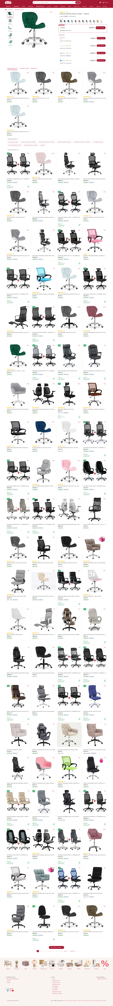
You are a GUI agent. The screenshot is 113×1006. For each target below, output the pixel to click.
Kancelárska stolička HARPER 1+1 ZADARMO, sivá (43, 332)
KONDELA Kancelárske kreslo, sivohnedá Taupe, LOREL (96, 562)
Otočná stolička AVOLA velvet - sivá (40, 98)
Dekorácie (17, 968)
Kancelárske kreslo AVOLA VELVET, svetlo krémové (44, 596)
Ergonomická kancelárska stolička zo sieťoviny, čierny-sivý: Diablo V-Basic (49, 217)
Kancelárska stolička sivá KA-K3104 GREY (16, 596)
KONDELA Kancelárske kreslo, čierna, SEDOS (68, 816)
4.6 (67, 53)
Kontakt (9, 980)
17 (28, 72)
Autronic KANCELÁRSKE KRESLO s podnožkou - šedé (19, 931)
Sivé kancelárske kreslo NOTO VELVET (67, 332)
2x (38, 484)
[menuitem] (8, 6)
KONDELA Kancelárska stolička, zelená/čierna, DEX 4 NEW (71, 783)
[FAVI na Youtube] (13, 990)
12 (54, 867)
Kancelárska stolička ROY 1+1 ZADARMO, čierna (18, 294)
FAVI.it (83, 1000)
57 (54, 422)
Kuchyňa (52, 968)
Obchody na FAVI (56, 980)
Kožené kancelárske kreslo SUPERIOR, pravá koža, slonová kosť (98, 634)
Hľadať (77, 2)
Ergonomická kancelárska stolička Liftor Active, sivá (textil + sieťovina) (48, 855)
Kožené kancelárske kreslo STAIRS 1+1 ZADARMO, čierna (71, 596)
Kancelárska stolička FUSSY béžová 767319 (68, 749)
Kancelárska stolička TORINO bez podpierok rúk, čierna (45, 931)
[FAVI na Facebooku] (7, 990)
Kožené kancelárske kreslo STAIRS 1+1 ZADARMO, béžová (20, 816)
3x (38, 96)
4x (64, 96)
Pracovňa (10, 9)
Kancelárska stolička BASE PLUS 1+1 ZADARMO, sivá (44, 370)
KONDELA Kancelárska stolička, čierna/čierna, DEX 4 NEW (20, 447)
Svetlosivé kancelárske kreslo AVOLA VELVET (93, 217)
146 (54, 153)
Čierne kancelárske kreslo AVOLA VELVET (67, 562)
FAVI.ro (71, 1000)
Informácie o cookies (57, 993)
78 (28, 191)
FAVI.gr (101, 1000)
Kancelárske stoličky (18, 9)
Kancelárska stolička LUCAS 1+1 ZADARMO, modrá (69, 893)
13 (28, 460)
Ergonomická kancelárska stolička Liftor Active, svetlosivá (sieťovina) (74, 524)
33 (28, 537)
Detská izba (87, 968)
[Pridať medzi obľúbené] (28, 269)
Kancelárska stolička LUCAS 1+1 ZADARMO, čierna (69, 217)
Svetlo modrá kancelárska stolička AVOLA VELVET (18, 98)
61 (79, 537)
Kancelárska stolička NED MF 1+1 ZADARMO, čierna (95, 447)
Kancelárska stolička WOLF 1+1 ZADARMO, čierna (94, 294)
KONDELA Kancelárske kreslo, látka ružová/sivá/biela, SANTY (46, 783)
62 (105, 829)
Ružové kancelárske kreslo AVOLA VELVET (42, 178)
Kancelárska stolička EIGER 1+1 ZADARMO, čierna (69, 673)
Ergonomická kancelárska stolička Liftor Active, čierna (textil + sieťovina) (49, 409)
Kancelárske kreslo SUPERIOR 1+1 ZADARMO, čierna (95, 673)
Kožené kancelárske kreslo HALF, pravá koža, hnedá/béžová (21, 711)
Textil (26, 968)
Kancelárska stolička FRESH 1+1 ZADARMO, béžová (18, 524)
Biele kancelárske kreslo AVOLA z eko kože (68, 447)
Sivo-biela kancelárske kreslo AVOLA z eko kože (94, 98)
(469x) (69, 45)
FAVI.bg (97, 1000)
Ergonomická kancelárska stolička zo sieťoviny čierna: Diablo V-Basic (74, 178)
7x (89, 330)
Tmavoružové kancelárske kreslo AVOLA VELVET (94, 332)
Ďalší (65, 951)
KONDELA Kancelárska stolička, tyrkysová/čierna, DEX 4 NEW (46, 294)
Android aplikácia (103, 978)
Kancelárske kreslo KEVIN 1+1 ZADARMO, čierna (94, 486)
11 (105, 498)
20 (105, 537)
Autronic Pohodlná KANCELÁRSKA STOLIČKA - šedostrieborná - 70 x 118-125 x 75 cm (51, 486)
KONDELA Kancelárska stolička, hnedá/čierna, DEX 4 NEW (96, 409)
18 (79, 383)
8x (89, 215)
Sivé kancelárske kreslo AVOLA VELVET (16, 217)
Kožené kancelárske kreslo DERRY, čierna (67, 370)
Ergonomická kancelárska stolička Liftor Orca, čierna (19, 332)
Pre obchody (55, 988)
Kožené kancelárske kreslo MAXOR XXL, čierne (94, 370)
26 (28, 383)
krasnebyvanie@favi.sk (13, 978)
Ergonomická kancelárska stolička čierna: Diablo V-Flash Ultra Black (22, 673)
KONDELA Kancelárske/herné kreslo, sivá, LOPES (43, 749)
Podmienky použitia (56, 991)
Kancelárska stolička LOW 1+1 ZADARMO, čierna (18, 486)
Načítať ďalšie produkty (55, 947)
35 (105, 307)
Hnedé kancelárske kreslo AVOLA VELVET (67, 98)
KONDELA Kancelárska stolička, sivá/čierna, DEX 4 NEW (20, 893)
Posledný (72, 951)
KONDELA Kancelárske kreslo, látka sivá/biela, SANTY (19, 409)
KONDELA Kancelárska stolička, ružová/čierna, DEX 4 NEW (96, 255)
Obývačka (70, 968)
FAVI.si (104, 1000)
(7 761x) (69, 53)
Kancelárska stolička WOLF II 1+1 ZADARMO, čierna (69, 255)
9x (66, 12)
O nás (53, 978)
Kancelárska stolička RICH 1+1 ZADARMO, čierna (94, 816)
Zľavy (105, 968)
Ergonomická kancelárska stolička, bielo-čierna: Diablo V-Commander (48, 255)
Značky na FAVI (55, 982)
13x (89, 96)
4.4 (67, 45)
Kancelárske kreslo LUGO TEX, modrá (92, 711)
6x (89, 594)
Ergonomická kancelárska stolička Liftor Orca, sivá (44, 634)
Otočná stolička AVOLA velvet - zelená (16, 370)
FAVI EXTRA (54, 989)
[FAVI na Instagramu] (10, 990)
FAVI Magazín (55, 986)
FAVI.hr (80, 1000)
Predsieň (96, 968)
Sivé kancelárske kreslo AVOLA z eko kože (17, 562)
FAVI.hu (76, 1000)
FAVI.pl (67, 1000)
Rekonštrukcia (43, 968)
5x (13, 96)
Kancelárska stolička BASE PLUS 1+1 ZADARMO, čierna (19, 178)
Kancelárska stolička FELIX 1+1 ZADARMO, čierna (43, 524)
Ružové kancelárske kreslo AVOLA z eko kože (68, 486)
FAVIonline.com (10, 1000)
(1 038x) (69, 60)
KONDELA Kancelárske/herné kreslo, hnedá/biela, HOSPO (71, 634)
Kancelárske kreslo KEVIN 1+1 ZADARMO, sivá (17, 855)
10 (28, 685)
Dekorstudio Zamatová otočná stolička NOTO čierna (44, 673)
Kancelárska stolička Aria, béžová (14, 749)
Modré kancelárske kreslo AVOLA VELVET (42, 447)
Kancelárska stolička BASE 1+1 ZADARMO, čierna (69, 711)
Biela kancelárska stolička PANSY (14, 634)
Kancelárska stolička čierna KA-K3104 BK (92, 893)
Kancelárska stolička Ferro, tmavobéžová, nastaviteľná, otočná (97, 749)
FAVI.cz (64, 1000)
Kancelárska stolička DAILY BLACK (66, 409)
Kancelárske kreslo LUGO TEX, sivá (40, 816)
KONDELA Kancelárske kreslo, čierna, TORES (42, 562)
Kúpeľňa (61, 968)
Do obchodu (101, 27)
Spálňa (78, 968)
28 (79, 307)
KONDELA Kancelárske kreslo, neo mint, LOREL (43, 893)
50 (105, 72)
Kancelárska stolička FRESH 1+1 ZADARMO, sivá (69, 855)
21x (13, 215)
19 (51, 12)
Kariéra (8, 982)
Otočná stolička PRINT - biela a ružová (92, 596)
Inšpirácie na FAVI (56, 984)
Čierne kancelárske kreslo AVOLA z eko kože (68, 931)
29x (39, 177)
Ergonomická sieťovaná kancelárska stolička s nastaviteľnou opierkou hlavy (24, 783)
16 (54, 460)
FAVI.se (87, 1000)
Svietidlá (34, 968)
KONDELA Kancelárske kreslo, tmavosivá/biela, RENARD (45, 711)
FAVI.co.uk (92, 1000)
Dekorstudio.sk (62, 38)
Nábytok (8, 968)
